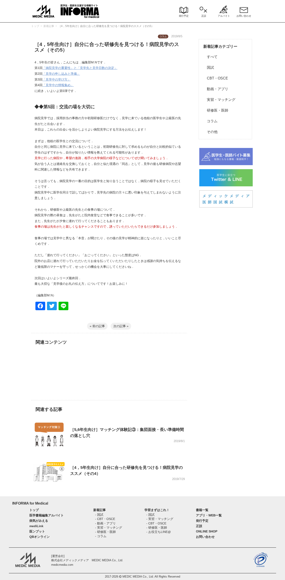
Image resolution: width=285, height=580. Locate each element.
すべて (210, 57)
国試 (208, 67)
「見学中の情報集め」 (58, 85)
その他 (210, 132)
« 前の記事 (97, 326)
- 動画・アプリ (105, 523)
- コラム (100, 536)
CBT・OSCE (215, 78)
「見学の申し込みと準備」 (61, 73)
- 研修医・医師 (105, 532)
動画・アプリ (215, 89)
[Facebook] (40, 306)
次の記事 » (120, 326)
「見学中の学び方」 (57, 79)
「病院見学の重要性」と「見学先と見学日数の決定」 (80, 68)
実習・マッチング (219, 100)
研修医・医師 (215, 110)
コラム (210, 121)
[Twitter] (52, 306)
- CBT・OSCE (105, 519)
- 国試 (99, 514)
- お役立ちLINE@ (158, 532)
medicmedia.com (62, 564)
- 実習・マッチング (108, 527)
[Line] (63, 306)
